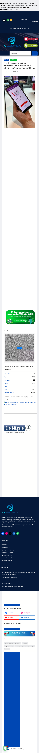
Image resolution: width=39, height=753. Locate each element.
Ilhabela (24, 643)
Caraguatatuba (9, 643)
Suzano (18, 646)
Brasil (6, 60)
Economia (14, 60)
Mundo (6, 383)
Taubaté (7, 649)
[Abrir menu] (2, 53)
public (6, 386)
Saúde (6, 389)
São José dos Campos (28, 646)
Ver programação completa (19, 28)
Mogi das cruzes (9, 646)
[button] (33, 509)
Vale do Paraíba (9, 393)
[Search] (35, 53)
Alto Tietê (7, 374)
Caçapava (17, 643)
